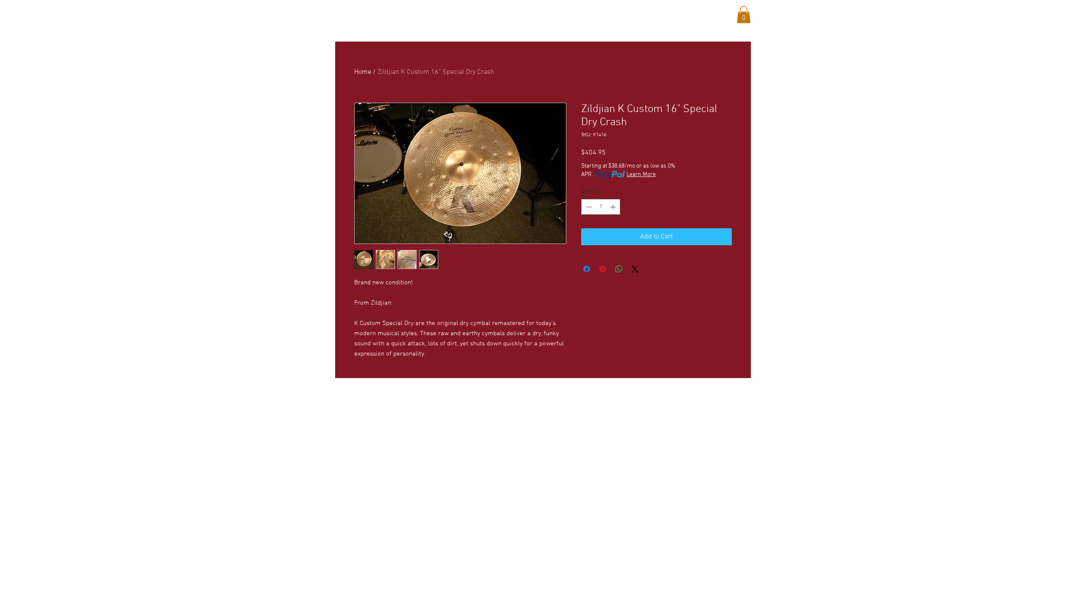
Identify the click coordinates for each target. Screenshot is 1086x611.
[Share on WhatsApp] (619, 269)
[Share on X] (635, 269)
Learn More (641, 174)
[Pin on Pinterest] (603, 269)
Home (362, 72)
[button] (413, 13)
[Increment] (613, 206)
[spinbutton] (600, 206)
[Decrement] (587, 206)
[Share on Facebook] (587, 269)
